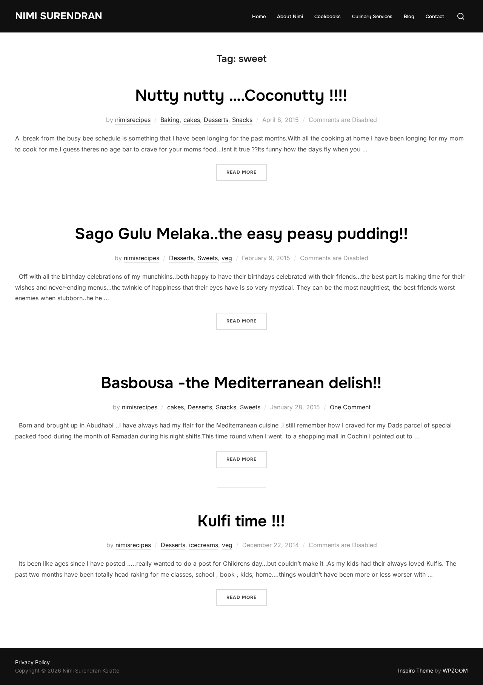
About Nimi (290, 16)
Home (259, 16)
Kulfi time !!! (241, 521)
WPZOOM (455, 670)
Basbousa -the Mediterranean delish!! (241, 383)
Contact (435, 16)
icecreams (203, 545)
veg (227, 258)
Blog (409, 16)
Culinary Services (372, 16)
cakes (191, 119)
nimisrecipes (133, 119)
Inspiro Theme (415, 670)
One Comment (350, 407)
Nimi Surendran (58, 16)
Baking (170, 119)
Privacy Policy (32, 662)
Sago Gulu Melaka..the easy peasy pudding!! (241, 234)
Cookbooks (327, 16)
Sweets (207, 258)
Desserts (216, 119)
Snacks (242, 119)
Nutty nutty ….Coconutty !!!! (241, 95)
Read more (246, 172)
